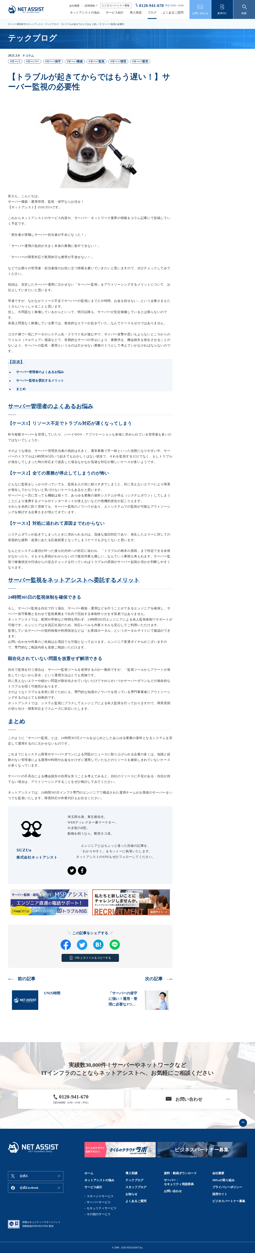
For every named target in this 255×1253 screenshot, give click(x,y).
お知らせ (131, 1194)
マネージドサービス (100, 1196)
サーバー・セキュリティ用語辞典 (179, 1182)
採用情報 (89, 5)
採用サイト (219, 1194)
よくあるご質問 (173, 12)
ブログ (152, 12)
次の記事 (154, 978)
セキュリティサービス (102, 1208)
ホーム (88, 1173)
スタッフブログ (136, 1187)
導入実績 (136, 12)
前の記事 (26, 978)
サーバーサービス (99, 1202)
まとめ (21, 389)
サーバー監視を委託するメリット (40, 380)
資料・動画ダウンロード (180, 1173)
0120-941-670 (151, 5)
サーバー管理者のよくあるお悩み (40, 372)
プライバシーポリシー (227, 1187)
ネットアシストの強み (85, 12)
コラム (30, 55)
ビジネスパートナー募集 (116, 5)
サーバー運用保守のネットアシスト (25, 24)
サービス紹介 (115, 12)
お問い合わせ (173, 1191)
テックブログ (51, 24)
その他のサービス (99, 1214)
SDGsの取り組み (223, 1180)
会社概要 (74, 5)
